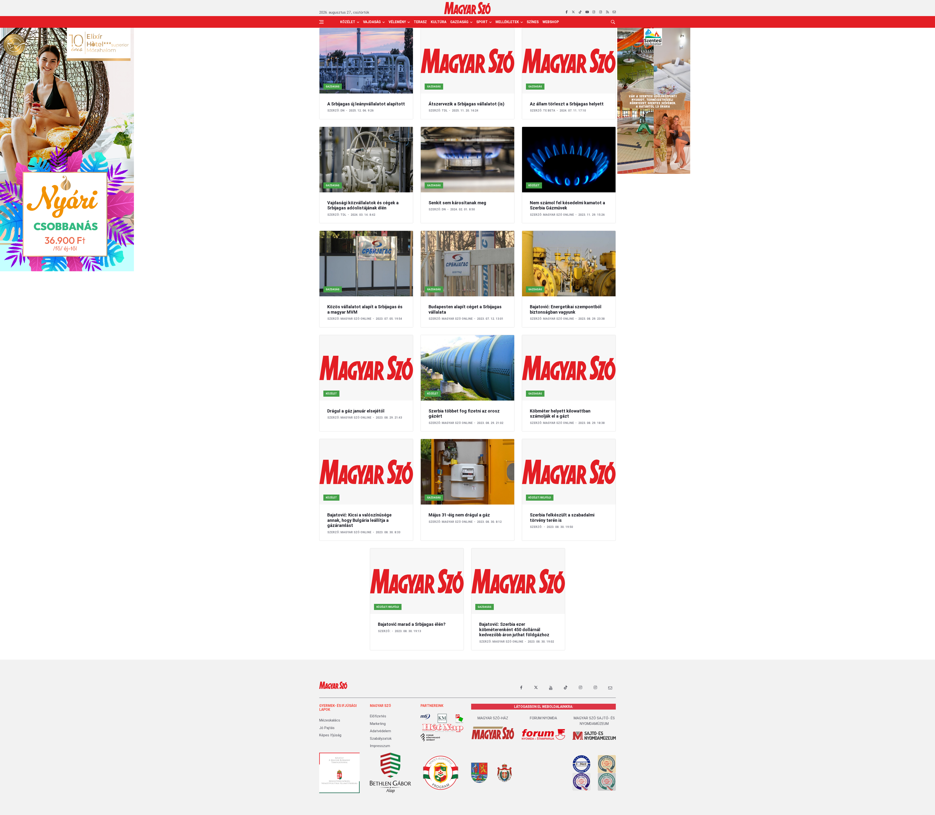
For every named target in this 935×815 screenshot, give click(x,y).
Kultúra (438, 22)
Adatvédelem (380, 731)
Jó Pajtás (327, 728)
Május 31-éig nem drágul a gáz (459, 514)
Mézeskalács (329, 720)
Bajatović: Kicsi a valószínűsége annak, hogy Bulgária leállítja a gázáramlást (359, 520)
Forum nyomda (543, 718)
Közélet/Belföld (539, 497)
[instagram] (593, 12)
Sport (482, 22)
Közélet (347, 22)
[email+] (610, 687)
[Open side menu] (321, 21)
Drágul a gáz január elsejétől (355, 410)
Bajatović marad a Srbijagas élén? (412, 624)
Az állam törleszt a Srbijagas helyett (567, 103)
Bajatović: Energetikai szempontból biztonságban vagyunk (565, 309)
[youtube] (587, 12)
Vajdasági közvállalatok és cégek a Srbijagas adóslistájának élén (363, 205)
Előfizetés (378, 716)
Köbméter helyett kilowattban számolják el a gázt (560, 413)
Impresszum (380, 746)
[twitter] (573, 12)
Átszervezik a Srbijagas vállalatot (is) (467, 103)
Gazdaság (459, 22)
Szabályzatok (381, 738)
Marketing (378, 723)
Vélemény (397, 22)
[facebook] (566, 12)
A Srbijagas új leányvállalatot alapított (366, 103)
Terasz (420, 22)
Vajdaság (372, 22)
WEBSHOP (550, 22)
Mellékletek (507, 22)
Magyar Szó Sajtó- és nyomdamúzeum (594, 721)
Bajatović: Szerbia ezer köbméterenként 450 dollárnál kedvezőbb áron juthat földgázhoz (514, 629)
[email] (614, 12)
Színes (533, 22)
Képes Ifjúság (330, 735)
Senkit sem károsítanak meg (457, 202)
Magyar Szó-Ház (492, 718)
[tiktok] (580, 12)
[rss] (607, 12)
